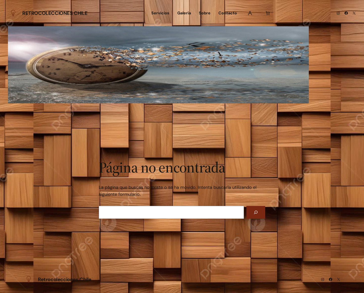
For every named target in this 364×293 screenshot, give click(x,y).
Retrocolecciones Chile (54, 13)
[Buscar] (255, 212)
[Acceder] (250, 13)
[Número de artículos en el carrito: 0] (268, 13)
